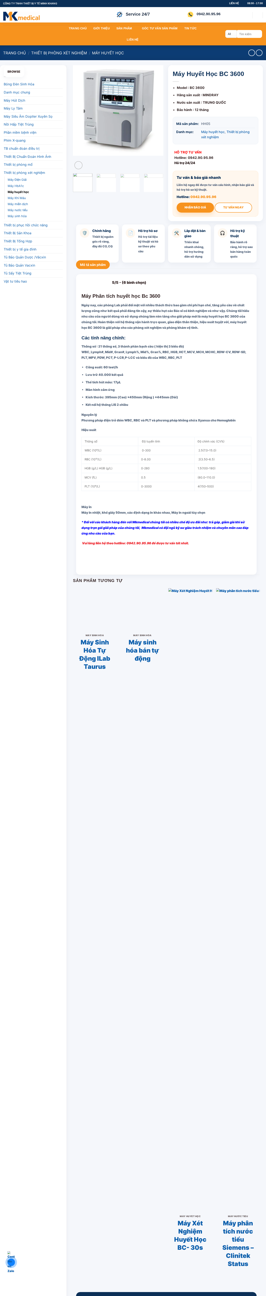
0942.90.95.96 (203, 197)
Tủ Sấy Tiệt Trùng (17, 273)
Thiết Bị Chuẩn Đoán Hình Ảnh (27, 157)
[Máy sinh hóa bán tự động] (142, 610)
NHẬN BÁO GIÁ (195, 207)
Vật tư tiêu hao (15, 281)
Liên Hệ (132, 39)
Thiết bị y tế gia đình (20, 249)
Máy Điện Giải (17, 179)
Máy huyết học (108, 53)
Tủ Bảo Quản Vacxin (19, 265)
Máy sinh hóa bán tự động (142, 650)
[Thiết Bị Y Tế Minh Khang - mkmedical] (21, 16)
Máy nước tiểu (17, 210)
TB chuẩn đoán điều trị (21, 148)
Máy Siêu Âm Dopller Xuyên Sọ (28, 116)
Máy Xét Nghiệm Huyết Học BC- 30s (190, 1235)
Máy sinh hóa (17, 216)
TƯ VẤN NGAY (233, 207)
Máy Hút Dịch (14, 100)
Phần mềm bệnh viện (20, 132)
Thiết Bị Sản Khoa (17, 233)
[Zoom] (78, 165)
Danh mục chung (17, 92)
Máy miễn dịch (18, 204)
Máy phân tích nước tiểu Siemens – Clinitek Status (238, 1243)
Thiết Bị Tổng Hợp (18, 241)
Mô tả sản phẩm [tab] (93, 265)
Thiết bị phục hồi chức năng (26, 225)
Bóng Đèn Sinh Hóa (19, 84)
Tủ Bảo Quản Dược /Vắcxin (25, 257)
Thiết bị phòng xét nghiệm (59, 53)
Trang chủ (14, 53)
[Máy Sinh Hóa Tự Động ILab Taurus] (95, 610)
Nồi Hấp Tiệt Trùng (19, 124)
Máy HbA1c (16, 186)
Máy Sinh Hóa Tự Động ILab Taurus (94, 654)
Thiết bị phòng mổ (18, 164)
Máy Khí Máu (17, 198)
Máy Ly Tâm (13, 108)
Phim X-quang (15, 140)
